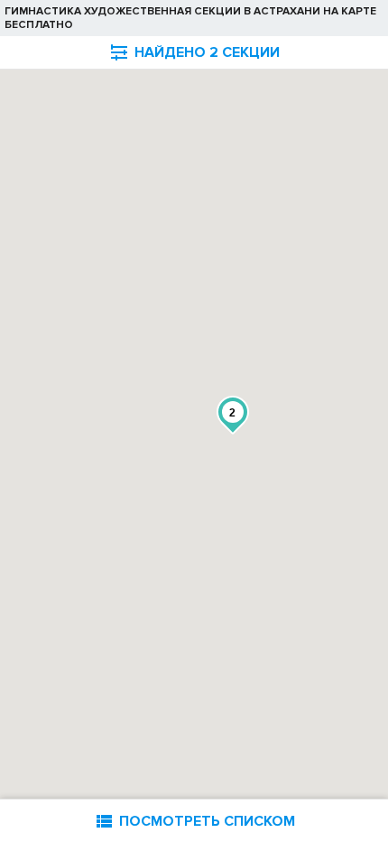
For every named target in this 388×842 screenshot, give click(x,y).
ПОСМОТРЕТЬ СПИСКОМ (194, 820)
